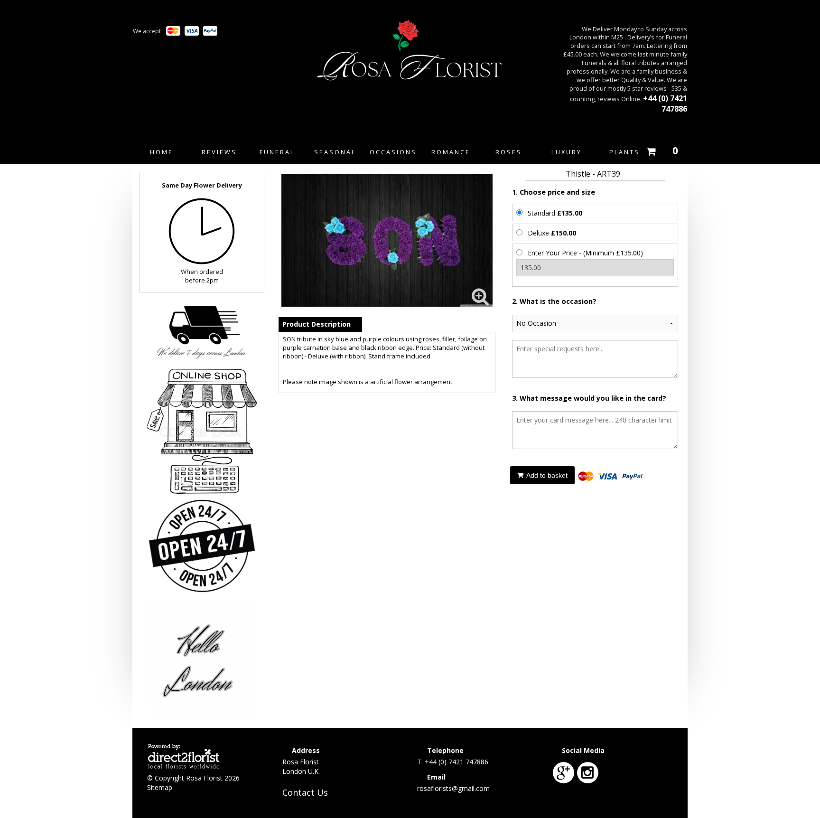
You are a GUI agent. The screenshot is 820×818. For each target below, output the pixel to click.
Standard (555, 212)
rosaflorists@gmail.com (453, 788)
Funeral (277, 152)
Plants (624, 152)
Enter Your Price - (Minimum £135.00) (585, 252)
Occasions (393, 152)
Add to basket (546, 475)
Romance (450, 152)
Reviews (219, 152)
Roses (508, 152)
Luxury (566, 152)
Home (161, 152)
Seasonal (335, 152)
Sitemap (159, 787)
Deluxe (552, 232)
